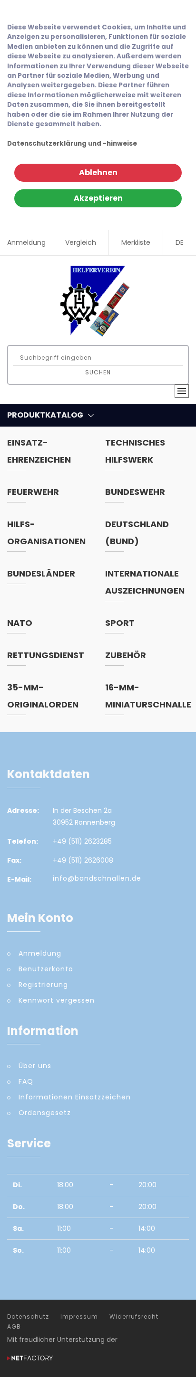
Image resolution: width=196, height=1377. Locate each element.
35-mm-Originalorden (42, 695)
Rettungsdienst (45, 655)
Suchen (98, 372)
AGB (14, 1327)
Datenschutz (28, 1317)
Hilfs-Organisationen (46, 532)
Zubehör (125, 655)
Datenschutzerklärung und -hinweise (72, 143)
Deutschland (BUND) (137, 532)
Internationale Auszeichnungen (145, 582)
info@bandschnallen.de (97, 878)
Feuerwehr (33, 492)
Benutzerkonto (46, 969)
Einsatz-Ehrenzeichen (39, 451)
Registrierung (43, 984)
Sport (120, 623)
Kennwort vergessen (57, 1000)
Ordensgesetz (45, 1112)
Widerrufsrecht (133, 1317)
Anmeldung (26, 242)
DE (180, 242)
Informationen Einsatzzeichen (75, 1097)
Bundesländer (41, 573)
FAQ (26, 1081)
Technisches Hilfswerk (135, 451)
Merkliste (135, 242)
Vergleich (80, 242)
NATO (19, 623)
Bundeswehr (135, 492)
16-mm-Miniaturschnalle (148, 695)
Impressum (79, 1317)
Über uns (35, 1065)
